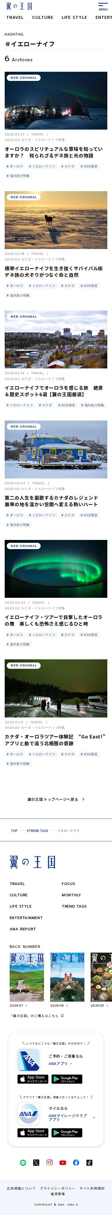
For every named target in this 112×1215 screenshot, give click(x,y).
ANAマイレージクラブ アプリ (68, 1118)
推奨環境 (58, 1193)
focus (68, 884)
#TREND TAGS (37, 830)
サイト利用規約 (92, 1188)
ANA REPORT (23, 929)
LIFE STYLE (74, 17)
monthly (71, 895)
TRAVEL (15, 17)
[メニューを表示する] (103, 6)
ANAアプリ (58, 1063)
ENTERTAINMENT (26, 918)
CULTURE (42, 17)
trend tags (74, 906)
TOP (14, 830)
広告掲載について (21, 1188)
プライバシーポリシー (58, 1188)
